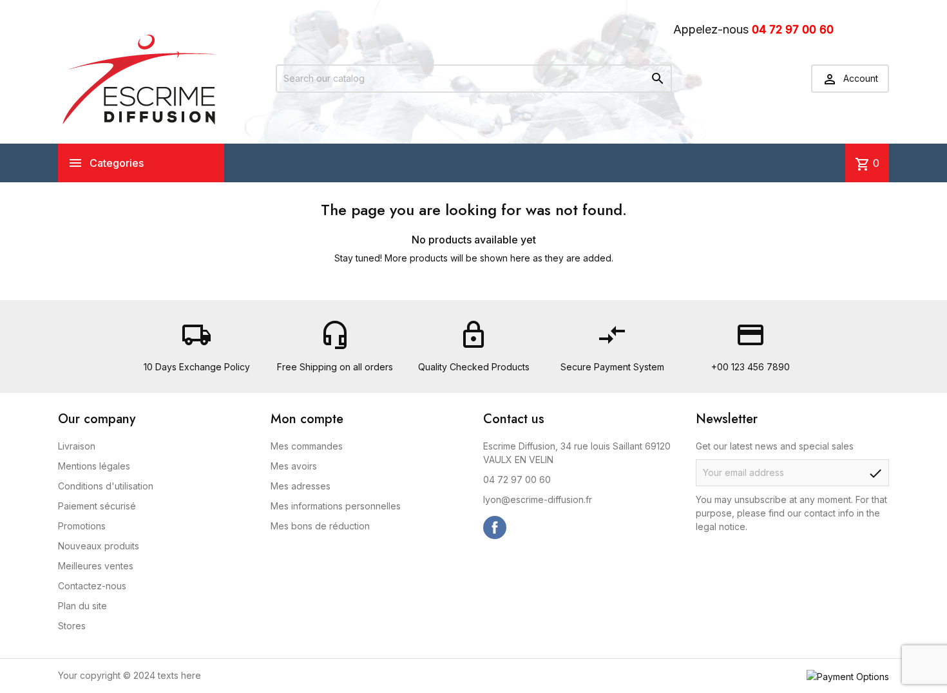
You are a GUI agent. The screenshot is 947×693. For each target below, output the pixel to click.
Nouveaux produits (98, 545)
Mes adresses (300, 485)
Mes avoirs (294, 465)
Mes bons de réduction (320, 525)
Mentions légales (94, 465)
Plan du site (82, 605)
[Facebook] (494, 527)
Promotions (82, 525)
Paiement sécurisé (97, 505)
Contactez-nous (92, 585)
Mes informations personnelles (336, 505)
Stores (72, 625)
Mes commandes (307, 446)
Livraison (76, 446)
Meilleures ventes (95, 565)
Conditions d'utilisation (105, 485)
